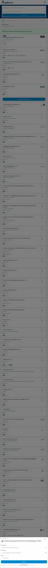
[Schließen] (45, 539)
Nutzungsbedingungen (24, 564)
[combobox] (23, 547)
